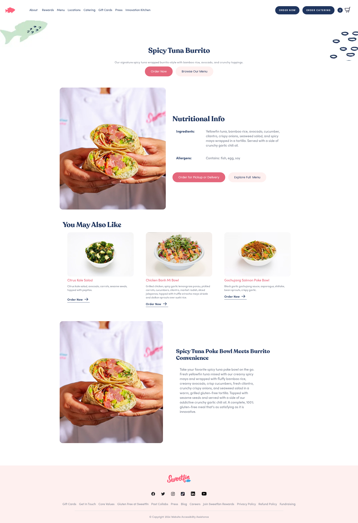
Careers (195, 504)
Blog (184, 504)
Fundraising (288, 504)
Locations (74, 10)
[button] (33, 10)
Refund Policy (267, 504)
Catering (89, 10)
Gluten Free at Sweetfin (133, 504)
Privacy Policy (246, 504)
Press (119, 10)
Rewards (48, 10)
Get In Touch (87, 504)
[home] (10, 10)
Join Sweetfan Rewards (218, 504)
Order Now (287, 10)
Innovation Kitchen (137, 10)
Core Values (106, 504)
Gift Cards (105, 10)
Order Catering (318, 10)
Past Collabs (159, 504)
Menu (61, 10)
